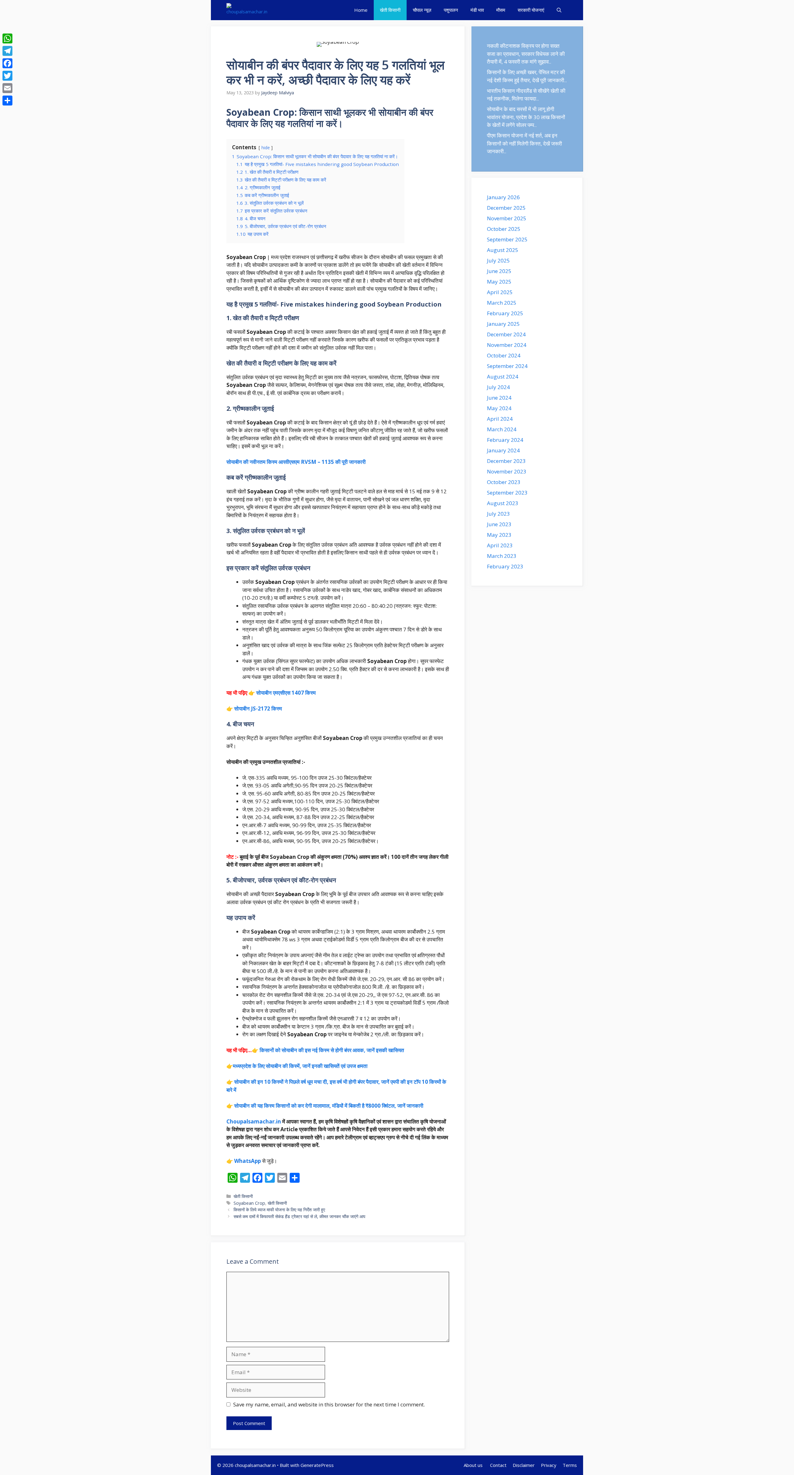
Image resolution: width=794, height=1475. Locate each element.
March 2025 (501, 302)
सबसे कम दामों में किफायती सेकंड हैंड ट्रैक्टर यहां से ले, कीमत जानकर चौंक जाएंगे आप (299, 1216)
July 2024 (498, 387)
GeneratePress (317, 1465)
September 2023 (507, 492)
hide (265, 147)
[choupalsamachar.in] (246, 10)
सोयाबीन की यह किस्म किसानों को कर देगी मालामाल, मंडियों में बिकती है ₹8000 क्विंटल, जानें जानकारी (328, 1105)
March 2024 (501, 429)
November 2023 (506, 471)
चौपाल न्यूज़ (422, 10)
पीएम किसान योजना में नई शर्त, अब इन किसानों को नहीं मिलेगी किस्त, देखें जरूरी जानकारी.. (524, 143)
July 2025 (498, 260)
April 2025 (500, 292)
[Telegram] (7, 51)
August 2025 (502, 249)
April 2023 (500, 545)
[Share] (7, 100)
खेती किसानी (390, 10)
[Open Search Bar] (559, 10)
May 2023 (499, 534)
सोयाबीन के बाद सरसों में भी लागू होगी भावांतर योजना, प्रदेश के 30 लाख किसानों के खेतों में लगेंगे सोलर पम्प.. (526, 116)
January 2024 (503, 450)
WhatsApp (247, 1160)
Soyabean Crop (249, 1203)
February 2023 (505, 566)
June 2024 (499, 397)
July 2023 (498, 513)
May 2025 (499, 281)
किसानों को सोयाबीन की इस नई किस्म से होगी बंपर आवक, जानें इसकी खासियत (332, 1050)
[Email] (7, 88)
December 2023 (506, 460)
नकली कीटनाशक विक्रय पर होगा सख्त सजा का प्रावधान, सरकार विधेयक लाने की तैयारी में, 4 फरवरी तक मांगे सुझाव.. (526, 53)
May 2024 (499, 408)
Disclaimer (524, 1465)
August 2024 (502, 376)
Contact (498, 1465)
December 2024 (506, 334)
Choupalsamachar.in (253, 1121)
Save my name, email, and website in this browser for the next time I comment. (329, 1404)
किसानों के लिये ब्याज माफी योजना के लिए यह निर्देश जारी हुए (279, 1210)
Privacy (548, 1465)
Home (361, 10)
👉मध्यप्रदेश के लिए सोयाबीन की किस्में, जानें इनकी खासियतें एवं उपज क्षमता (297, 1065)
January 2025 (503, 323)
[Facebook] (7, 63)
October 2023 (503, 482)
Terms (570, 1465)
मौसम (500, 10)
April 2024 (500, 418)
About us (474, 1465)
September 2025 (507, 239)
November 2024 (506, 344)
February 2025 (505, 313)
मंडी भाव (477, 10)
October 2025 (503, 228)
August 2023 (502, 503)
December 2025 (506, 207)
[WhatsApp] (7, 38)
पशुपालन (451, 10)
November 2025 (506, 218)
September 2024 (507, 366)
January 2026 (503, 197)
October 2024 (503, 355)
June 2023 (499, 524)
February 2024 (505, 439)
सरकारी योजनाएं (531, 10)
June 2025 (499, 271)
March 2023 (501, 555)
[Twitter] (7, 75)
